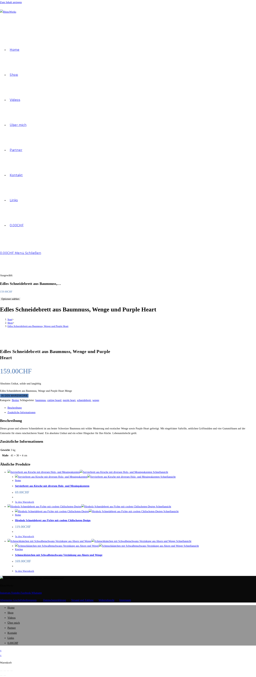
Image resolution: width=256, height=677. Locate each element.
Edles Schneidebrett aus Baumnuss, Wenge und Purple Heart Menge (36, 391)
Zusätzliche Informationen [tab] (21, 412)
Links (10, 637)
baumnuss (40, 400)
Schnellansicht (160, 472)
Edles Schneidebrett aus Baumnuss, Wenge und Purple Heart (37, 326)
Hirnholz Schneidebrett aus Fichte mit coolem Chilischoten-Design (53, 520)
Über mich (13, 622)
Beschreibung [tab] (14, 407)
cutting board (54, 400)
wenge (95, 400)
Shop (10, 612)
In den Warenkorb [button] (24, 502)
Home (11, 607)
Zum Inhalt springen (11, 2)
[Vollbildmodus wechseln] (4, 670)
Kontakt (12, 632)
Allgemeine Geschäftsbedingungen (18, 600)
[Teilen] (8, 670)
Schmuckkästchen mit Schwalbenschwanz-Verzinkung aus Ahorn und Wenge (58, 555)
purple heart (69, 400)
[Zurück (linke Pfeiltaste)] (1, 675)
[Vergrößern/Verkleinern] (1, 670)
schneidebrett (84, 400)
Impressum (125, 600)
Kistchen (19, 549)
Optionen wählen (10, 299)
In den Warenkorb (14, 395)
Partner (11, 627)
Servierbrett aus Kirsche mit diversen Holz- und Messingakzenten (52, 486)
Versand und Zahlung (82, 600)
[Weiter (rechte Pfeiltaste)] (4, 675)
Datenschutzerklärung (54, 600)
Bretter (15, 400)
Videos (11, 617)
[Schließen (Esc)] (11, 670)
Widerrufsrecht (106, 600)
